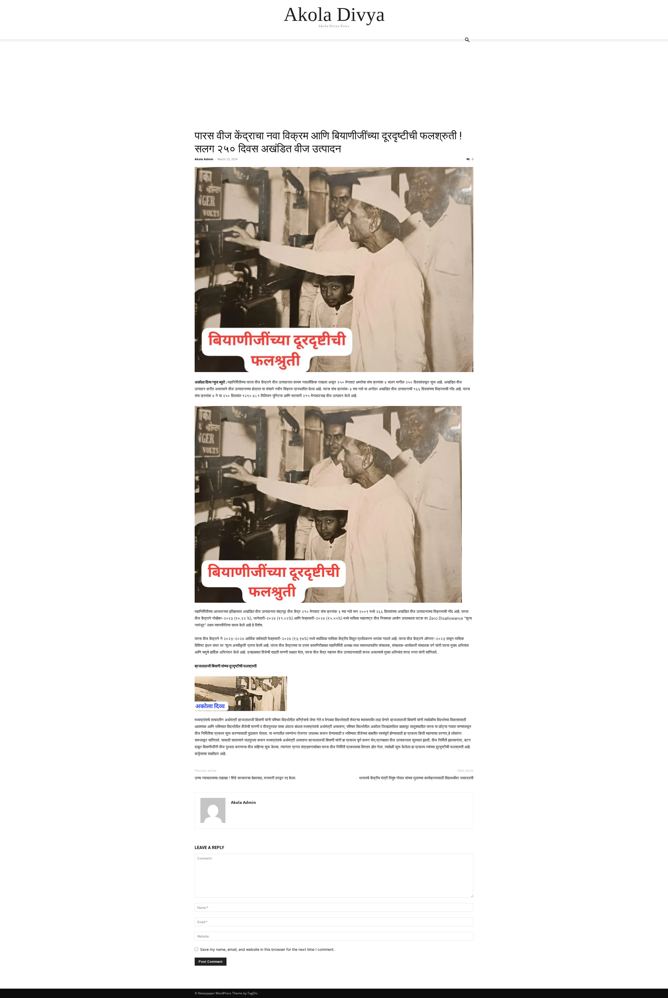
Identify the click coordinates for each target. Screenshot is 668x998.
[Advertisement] (334, 90)
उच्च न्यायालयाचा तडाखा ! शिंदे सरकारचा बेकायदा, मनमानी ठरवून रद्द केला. (245, 778)
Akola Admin (204, 159)
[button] (467, 40)
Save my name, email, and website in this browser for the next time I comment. (267, 949)
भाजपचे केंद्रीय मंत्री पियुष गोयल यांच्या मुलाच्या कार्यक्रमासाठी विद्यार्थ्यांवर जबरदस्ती (416, 778)
